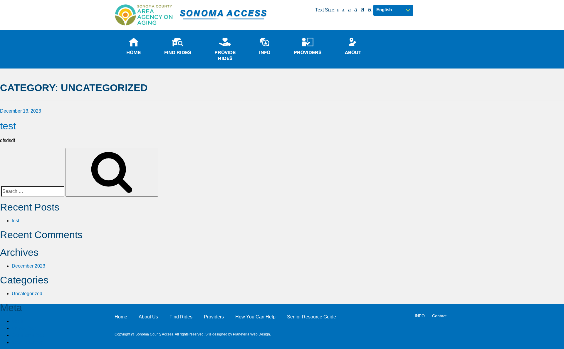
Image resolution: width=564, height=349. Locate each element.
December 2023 (28, 265)
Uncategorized (27, 293)
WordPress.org (27, 342)
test (8, 125)
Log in (18, 321)
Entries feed (24, 328)
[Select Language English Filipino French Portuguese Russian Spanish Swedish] (393, 9)
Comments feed (28, 335)
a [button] (338, 10)
